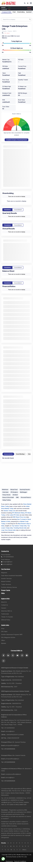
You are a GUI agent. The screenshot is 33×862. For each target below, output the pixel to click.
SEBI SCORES (14, 804)
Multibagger (23, 492)
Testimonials (5, 614)
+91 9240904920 (8, 557)
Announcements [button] (8, 454)
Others (24, 849)
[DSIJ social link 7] (3, 661)
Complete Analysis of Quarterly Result (16, 139)
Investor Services (6, 578)
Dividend (15, 494)
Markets (3, 643)
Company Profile (6, 12)
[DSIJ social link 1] (3, 655)
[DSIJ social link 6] (27, 655)
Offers (3, 640)
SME (17, 497)
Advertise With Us (6, 611)
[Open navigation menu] (31, 3)
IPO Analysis (14, 492)
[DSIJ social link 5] (22, 655)
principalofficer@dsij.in (12, 745)
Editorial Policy (5, 620)
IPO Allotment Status (18, 513)
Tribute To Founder (7, 617)
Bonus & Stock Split (8, 497)
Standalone (7, 209)
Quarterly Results (25, 489)
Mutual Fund (13, 489)
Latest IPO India (14, 515)
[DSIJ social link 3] (13, 655)
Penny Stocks (6, 494)
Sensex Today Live (9, 510)
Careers (3, 608)
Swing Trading (6, 500)
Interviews (5, 492)
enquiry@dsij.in (7, 561)
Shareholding (21, 12)
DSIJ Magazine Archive (8, 637)
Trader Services (6, 584)
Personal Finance (26, 497)
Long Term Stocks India (8, 530)
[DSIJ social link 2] (8, 655)
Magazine (4, 572)
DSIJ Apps (4, 631)
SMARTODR (22, 804)
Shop (2, 628)
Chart (14, 12)
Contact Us (4, 605)
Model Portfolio (6, 581)
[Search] (25, 3)
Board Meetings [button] (20, 454)
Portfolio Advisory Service (9, 587)
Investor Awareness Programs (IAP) (11, 634)
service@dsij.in (7, 564)
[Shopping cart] (27, 3)
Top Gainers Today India (19, 526)
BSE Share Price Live (19, 517)
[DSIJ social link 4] (17, 655)
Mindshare (5, 489)
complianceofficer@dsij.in (13, 774)
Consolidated (18, 209)
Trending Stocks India (20, 528)
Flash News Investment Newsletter (11, 575)
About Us (4, 602)
